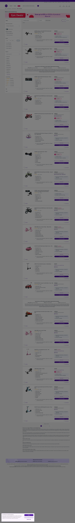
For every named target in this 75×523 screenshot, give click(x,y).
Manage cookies (29, 519)
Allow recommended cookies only (29, 517)
